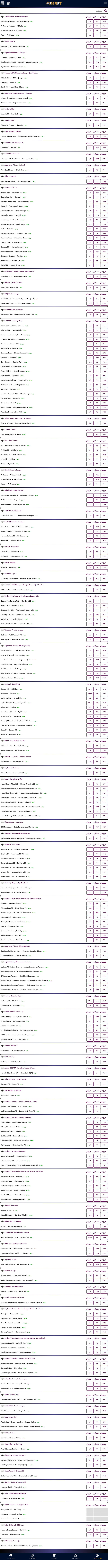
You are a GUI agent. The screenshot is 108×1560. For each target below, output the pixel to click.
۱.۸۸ (90, 601)
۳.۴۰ (104, 82)
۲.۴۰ (90, 46)
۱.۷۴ (90, 1176)
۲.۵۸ (90, 811)
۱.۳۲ (90, 1210)
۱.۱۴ (90, 343)
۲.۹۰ (104, 46)
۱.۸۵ (90, 389)
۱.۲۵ (104, 21)
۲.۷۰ (90, 287)
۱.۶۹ (90, 454)
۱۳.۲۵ (90, 693)
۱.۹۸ (90, 908)
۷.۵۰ (90, 21)
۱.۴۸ (90, 77)
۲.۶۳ (104, 1135)
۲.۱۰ (90, 668)
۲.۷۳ (90, 98)
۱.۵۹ (90, 423)
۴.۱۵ (104, 30)
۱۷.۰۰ (104, 362)
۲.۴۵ (90, 219)
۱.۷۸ (90, 1449)
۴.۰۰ (97, 57)
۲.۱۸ (104, 951)
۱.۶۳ (104, 201)
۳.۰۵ (97, 66)
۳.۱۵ (97, 147)
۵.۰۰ (97, 77)
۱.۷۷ (90, 1156)
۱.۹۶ (90, 82)
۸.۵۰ (104, 334)
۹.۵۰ (104, 526)
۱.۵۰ (90, 57)
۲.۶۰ (104, 531)
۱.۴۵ (90, 298)
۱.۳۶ (104, 479)
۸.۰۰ (104, 655)
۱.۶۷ (90, 170)
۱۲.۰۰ (90, 1237)
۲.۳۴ (104, 125)
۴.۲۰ (104, 26)
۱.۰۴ (104, 702)
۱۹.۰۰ (90, 702)
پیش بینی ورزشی (97, 1558)
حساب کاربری (10, 1558)
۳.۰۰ (104, 102)
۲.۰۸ (90, 921)
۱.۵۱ (90, 192)
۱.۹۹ (104, 260)
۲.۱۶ (104, 827)
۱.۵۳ (90, 371)
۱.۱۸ (90, 330)
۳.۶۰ (97, 26)
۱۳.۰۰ (104, 343)
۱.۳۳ (90, 348)
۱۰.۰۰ (104, 325)
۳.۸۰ (97, 30)
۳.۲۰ (97, 46)
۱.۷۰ (90, 30)
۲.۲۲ (90, 1347)
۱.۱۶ (90, 325)
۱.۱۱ (104, 693)
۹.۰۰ (97, 838)
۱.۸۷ (90, 136)
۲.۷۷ (90, 113)
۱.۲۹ (90, 515)
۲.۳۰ (104, 734)
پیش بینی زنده (75, 1558)
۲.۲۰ (90, 1280)
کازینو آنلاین (32, 1558)
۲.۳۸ (90, 66)
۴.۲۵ (104, 276)
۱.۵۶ (90, 858)
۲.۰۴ (90, 1185)
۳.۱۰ (97, 256)
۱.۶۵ (90, 276)
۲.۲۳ (90, 402)
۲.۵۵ (104, 219)
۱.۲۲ (90, 334)
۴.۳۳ (97, 158)
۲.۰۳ (90, 623)
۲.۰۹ (104, 62)
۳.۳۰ (97, 35)
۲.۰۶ (90, 237)
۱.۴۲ (90, 526)
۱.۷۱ (90, 610)
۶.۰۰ (97, 21)
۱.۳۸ (90, 1084)
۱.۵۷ (90, 815)
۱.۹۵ (90, 802)
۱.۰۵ (90, 838)
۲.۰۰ (90, 1140)
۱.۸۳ (104, 197)
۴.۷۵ (90, 210)
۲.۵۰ (90, 102)
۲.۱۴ (104, 265)
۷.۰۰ (97, 343)
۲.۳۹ (90, 1498)
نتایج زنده (54, 1558)
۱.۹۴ (90, 375)
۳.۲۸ (90, 62)
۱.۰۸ (90, 362)
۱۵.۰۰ (90, 689)
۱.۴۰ (90, 484)
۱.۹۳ (90, 540)
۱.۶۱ (104, 210)
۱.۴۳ (90, 314)
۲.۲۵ (104, 912)
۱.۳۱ (90, 434)
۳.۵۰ (97, 136)
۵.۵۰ (104, 57)
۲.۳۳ (104, 147)
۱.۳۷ (90, 158)
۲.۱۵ (104, 863)
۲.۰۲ (90, 474)
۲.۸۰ (90, 35)
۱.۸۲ (90, 605)
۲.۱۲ (104, 215)
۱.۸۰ (104, 1422)
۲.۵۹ (104, 411)
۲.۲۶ (90, 677)
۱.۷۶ (90, 551)
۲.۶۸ (90, 251)
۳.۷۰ (97, 87)
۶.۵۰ (104, 158)
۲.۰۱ (90, 745)
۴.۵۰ (104, 206)
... (97, 1509)
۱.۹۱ (90, 87)
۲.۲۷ (104, 35)
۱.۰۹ (104, 689)
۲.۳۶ (104, 556)
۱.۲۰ (104, 698)
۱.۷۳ (90, 26)
